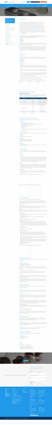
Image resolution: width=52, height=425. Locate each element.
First (30, 372)
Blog (23, 390)
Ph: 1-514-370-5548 (41, 392)
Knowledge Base (24, 392)
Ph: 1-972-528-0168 (32, 409)
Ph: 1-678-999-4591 (32, 401)
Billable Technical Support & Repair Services (8, 396)
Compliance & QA (7, 393)
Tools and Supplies (9, 41)
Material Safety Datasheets (26, 391)
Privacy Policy (15, 418)
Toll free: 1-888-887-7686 (33, 391)
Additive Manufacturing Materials (16, 403)
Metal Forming (8, 39)
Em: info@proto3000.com (33, 393)
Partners (6, 392)
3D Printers (13, 390)
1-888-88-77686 (35, 358)
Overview (8, 26)
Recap (7, 43)
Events (6, 391)
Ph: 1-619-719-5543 (41, 409)
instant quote (23, 33)
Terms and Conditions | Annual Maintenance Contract (7, 395)
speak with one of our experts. (34, 29)
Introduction (8, 24)
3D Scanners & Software (15, 392)
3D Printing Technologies (15, 401)
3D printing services (35, 31)
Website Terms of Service (19, 418)
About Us (6, 390)
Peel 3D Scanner (15, 393)
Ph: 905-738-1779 (32, 392)
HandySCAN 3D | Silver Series (16, 395)
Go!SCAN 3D (14, 394)
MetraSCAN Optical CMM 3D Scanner (17, 396)
